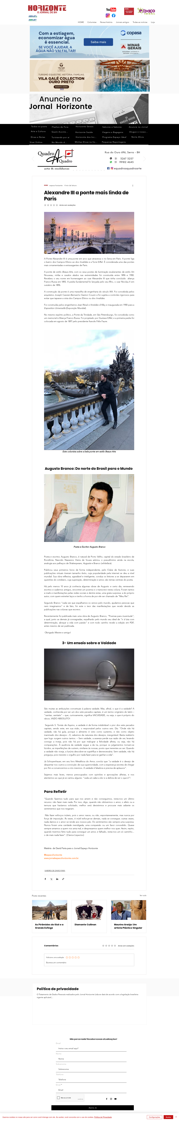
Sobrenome (61, 1064)
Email (58, 1043)
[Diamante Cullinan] (89, 910)
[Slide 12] (98, 170)
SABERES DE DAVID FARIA (55, 871)
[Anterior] (34, 41)
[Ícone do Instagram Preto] (111, 1099)
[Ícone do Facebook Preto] (106, 1099)
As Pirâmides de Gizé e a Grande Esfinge (49, 926)
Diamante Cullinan (85, 924)
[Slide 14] (104, 170)
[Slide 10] (89, 55)
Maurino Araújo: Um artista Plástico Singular (128, 926)
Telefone (59, 1074)
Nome (58, 1054)
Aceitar (168, 1117)
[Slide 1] (73, 170)
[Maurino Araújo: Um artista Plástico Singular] (128, 910)
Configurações (154, 1117)
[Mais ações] (132, 185)
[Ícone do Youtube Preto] (115, 1099)
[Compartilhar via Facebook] (45, 879)
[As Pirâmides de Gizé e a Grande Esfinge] (49, 910)
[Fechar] (176, 1117)
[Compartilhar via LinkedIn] (57, 879)
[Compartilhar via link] (63, 879)
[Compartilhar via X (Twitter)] (51, 879)
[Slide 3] (79, 170)
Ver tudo (143, 895)
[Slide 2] (76, 170)
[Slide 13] (101, 170)
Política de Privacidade (103, 1117)
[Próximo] (145, 41)
